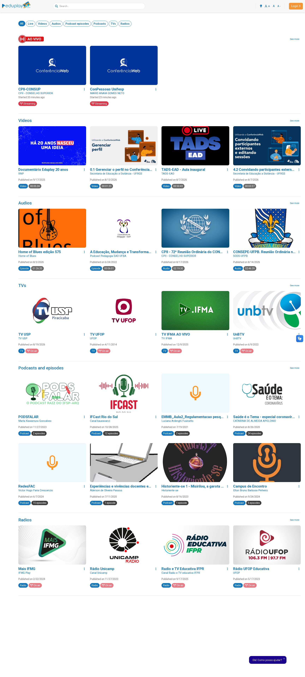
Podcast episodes (77, 23)
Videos (42, 23)
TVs (113, 23)
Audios (56, 23)
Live (30, 23)
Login (294, 6)
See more (294, 39)
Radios (125, 23)
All (21, 23)
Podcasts (100, 23)
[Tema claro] (261, 6)
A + (267, 6)
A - (279, 6)
